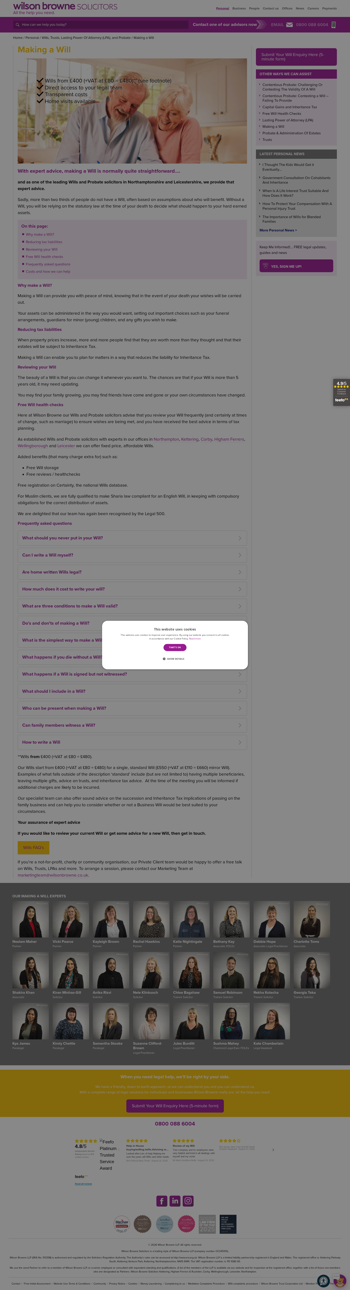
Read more (195, 638)
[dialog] (175, 645)
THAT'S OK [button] (175, 647)
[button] (175, 658)
